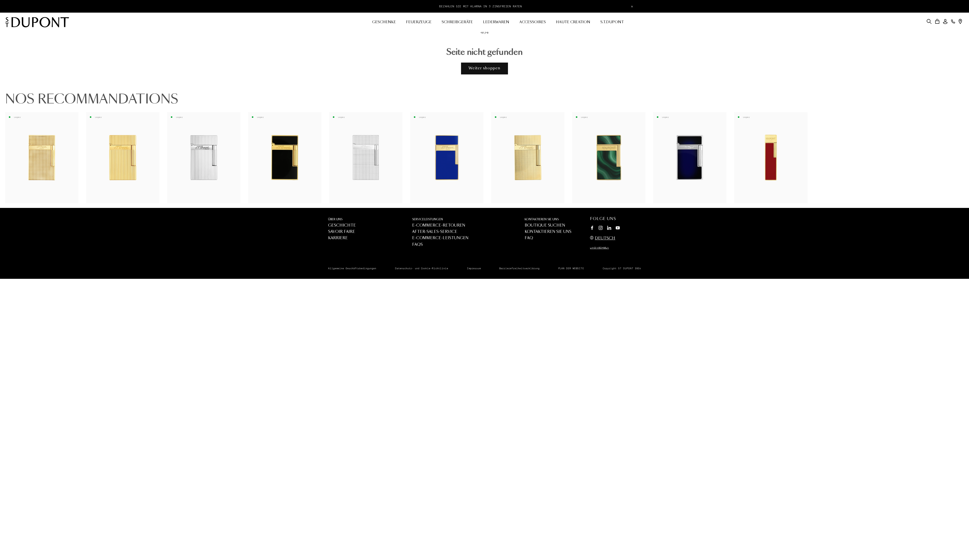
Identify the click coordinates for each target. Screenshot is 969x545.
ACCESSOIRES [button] (532, 22)
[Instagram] (601, 229)
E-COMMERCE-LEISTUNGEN (440, 238)
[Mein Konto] (945, 21)
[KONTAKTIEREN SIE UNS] (953, 21)
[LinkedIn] (609, 229)
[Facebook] (592, 229)
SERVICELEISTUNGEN (427, 219)
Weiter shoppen (484, 68)
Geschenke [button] (384, 22)
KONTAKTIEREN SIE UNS (542, 219)
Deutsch (605, 238)
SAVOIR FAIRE (341, 232)
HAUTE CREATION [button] (573, 22)
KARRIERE (338, 238)
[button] (929, 21)
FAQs (417, 245)
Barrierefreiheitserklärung (519, 268)
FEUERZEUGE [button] (419, 22)
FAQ (529, 238)
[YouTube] (618, 228)
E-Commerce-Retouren (438, 225)
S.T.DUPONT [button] (612, 22)
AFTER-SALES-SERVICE (434, 232)
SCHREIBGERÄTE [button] (457, 22)
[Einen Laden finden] (960, 21)
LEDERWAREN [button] (496, 22)
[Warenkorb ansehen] (937, 21)
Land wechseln (599, 248)
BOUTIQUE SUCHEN (545, 225)
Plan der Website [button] (571, 268)
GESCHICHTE (342, 225)
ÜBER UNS (335, 219)
